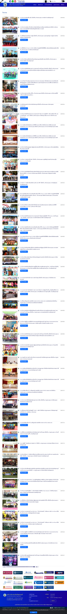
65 (22, 566)
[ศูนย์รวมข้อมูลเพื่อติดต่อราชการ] (28, 582)
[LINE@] (13, 1)
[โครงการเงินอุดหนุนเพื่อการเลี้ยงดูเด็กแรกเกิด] (38, 577)
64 (21, 566)
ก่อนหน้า (4, 566)
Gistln (30, 598)
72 (30, 566)
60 (17, 566)
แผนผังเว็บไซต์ (17, 605)
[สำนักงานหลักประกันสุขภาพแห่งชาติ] (28, 572)
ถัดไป (37, 566)
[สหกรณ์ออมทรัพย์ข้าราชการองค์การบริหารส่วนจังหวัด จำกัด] (7, 587)
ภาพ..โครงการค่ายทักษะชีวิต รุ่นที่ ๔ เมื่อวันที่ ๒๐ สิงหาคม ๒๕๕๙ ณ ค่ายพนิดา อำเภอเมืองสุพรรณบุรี (36, 17)
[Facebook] (10, 1)
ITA (30, 599)
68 (26, 566)
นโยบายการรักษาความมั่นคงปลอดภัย (33, 605)
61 (18, 566)
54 (10, 566)
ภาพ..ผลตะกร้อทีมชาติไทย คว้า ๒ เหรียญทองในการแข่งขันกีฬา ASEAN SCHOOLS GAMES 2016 (36, 423)
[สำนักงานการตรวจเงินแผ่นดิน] (28, 577)
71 (29, 566)
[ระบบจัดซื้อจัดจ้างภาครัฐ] (18, 582)
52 (8, 566)
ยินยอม (33, 612)
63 (20, 566)
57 (13, 566)
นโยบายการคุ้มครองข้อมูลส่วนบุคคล (46, 605)
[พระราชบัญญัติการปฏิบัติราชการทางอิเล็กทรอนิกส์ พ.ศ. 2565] (38, 582)
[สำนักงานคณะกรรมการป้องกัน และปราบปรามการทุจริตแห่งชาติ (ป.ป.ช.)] (7, 577)
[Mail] (15, 1)
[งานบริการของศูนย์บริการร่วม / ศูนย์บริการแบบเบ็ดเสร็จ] (18, 587)
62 (19, 566)
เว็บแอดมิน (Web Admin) (33, 601)
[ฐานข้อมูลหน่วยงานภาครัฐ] (59, 572)
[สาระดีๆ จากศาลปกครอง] (38, 572)
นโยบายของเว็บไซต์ (23, 605)
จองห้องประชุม (31, 594)
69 (27, 566)
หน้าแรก (34, 5)
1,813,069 (63, 608)
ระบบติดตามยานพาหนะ (33, 596)
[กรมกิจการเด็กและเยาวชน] (49, 577)
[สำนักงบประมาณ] (18, 572)
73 (31, 566)
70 (28, 566)
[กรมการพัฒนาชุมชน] (59, 577)
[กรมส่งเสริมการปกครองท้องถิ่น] (18, 577)
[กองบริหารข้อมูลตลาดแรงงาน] (7, 572)
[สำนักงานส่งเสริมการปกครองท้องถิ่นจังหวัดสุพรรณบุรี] (49, 582)
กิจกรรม (4, 12)
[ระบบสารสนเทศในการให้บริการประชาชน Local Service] (49, 587)
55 (11, 566)
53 (9, 566)
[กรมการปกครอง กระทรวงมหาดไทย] (49, 572)
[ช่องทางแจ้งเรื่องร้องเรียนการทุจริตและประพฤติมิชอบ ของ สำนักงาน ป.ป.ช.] (28, 587)
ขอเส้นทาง (53, 601)
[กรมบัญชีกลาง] (7, 582)
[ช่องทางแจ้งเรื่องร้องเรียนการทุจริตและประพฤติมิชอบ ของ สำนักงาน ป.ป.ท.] (38, 587)
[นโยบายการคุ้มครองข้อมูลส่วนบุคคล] (50, 608)
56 (12, 566)
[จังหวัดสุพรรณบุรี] (59, 582)
